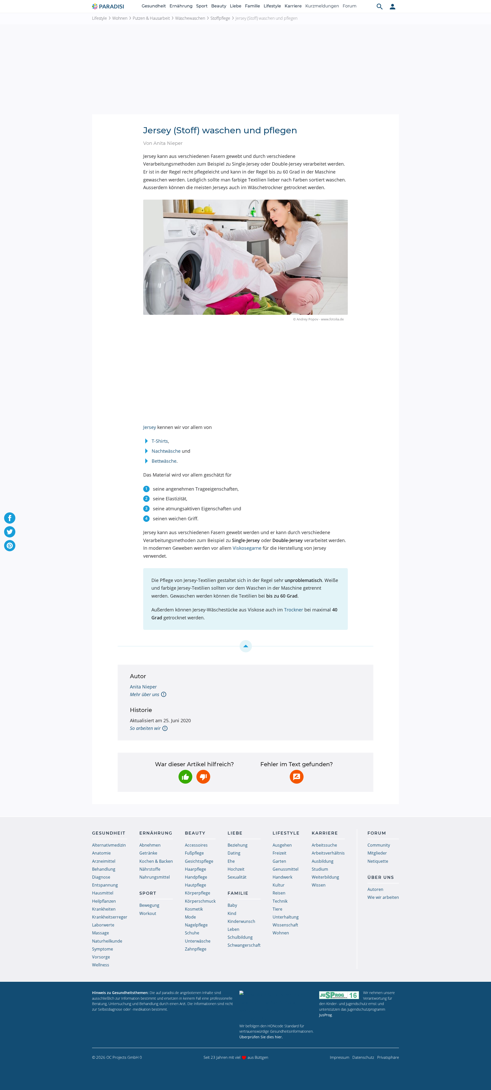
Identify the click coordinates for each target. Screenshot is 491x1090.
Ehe (231, 861)
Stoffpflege (220, 18)
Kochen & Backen (156, 861)
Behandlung (103, 869)
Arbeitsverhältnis (328, 853)
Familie (252, 6)
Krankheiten (104, 909)
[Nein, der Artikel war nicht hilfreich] (203, 777)
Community (378, 845)
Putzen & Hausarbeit (151, 18)
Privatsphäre (388, 1057)
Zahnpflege (195, 949)
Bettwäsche (164, 461)
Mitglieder (377, 853)
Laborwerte (103, 925)
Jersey (149, 427)
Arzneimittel (103, 861)
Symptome (102, 949)
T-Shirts (160, 441)
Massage (100, 933)
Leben (233, 929)
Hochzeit (236, 869)
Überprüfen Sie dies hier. (261, 1036)
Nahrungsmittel (154, 877)
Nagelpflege (196, 925)
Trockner (293, 610)
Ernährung (181, 6)
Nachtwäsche (166, 451)
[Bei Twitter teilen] (9, 531)
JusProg (325, 1014)
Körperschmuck (200, 901)
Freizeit (279, 853)
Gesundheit (154, 6)
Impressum (339, 1057)
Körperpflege (197, 893)
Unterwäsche (197, 941)
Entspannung (105, 885)
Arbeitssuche (324, 845)
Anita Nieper (143, 687)
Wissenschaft (285, 925)
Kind (232, 913)
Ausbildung (322, 861)
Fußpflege (194, 853)
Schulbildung (240, 937)
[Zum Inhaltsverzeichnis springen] (245, 646)
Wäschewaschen (190, 18)
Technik (280, 901)
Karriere (293, 6)
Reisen (279, 893)
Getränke (148, 853)
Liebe (235, 6)
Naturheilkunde (107, 941)
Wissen (319, 885)
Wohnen (119, 18)
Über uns (380, 877)
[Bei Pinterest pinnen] (9, 545)
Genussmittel (285, 869)
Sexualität (237, 877)
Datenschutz (363, 1057)
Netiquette (377, 861)
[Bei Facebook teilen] (9, 518)
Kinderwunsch (241, 921)
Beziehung (238, 845)
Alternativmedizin (109, 845)
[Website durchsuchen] (379, 6)
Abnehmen (150, 845)
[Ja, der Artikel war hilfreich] (185, 777)
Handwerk (282, 877)
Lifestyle (272, 6)
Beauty (218, 6)
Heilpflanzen (104, 901)
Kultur (279, 885)
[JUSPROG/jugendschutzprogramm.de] (339, 995)
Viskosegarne (247, 548)
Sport (202, 6)
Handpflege (196, 877)
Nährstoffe (149, 869)
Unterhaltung (286, 917)
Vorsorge (101, 957)
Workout (147, 913)
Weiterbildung (325, 877)
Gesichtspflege (199, 861)
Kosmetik (194, 909)
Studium (320, 869)
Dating (234, 853)
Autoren (375, 889)
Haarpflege (195, 869)
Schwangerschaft (244, 945)
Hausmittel (102, 893)
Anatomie (101, 853)
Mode (190, 917)
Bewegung (149, 905)
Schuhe (192, 933)
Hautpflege (195, 885)
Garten (279, 861)
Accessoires (196, 845)
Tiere (277, 909)
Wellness (100, 965)
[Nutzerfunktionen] (392, 6)
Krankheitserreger (109, 917)
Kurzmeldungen (322, 6)
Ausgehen (282, 845)
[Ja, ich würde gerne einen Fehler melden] (297, 777)
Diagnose (101, 877)
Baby (232, 905)
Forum (349, 6)
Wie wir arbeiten (383, 897)
